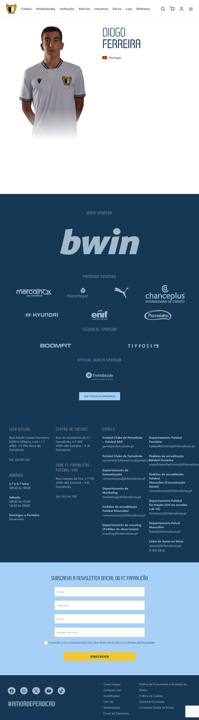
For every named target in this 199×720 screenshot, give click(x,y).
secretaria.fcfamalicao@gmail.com (127, 460)
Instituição (67, 8)
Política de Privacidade (141, 642)
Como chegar (111, 684)
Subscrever (99, 656)
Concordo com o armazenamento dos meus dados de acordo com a (101, 642)
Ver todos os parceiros (99, 396)
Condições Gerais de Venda (156, 707)
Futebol (26, 8)
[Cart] (172, 8)
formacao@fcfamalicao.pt (168, 513)
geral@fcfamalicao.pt (118, 446)
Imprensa (101, 8)
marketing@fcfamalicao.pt (121, 497)
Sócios (117, 8)
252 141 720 (69, 496)
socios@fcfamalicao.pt (165, 545)
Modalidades (45, 8)
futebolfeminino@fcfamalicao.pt (172, 446)
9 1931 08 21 (157, 550)
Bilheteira (143, 8)
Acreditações (111, 696)
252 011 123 (22, 459)
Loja (129, 8)
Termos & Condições (151, 701)
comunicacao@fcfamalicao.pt (123, 478)
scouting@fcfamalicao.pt (120, 533)
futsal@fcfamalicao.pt (165, 531)
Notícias (84, 8)
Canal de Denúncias (116, 713)
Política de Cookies (151, 696)
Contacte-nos (112, 690)
